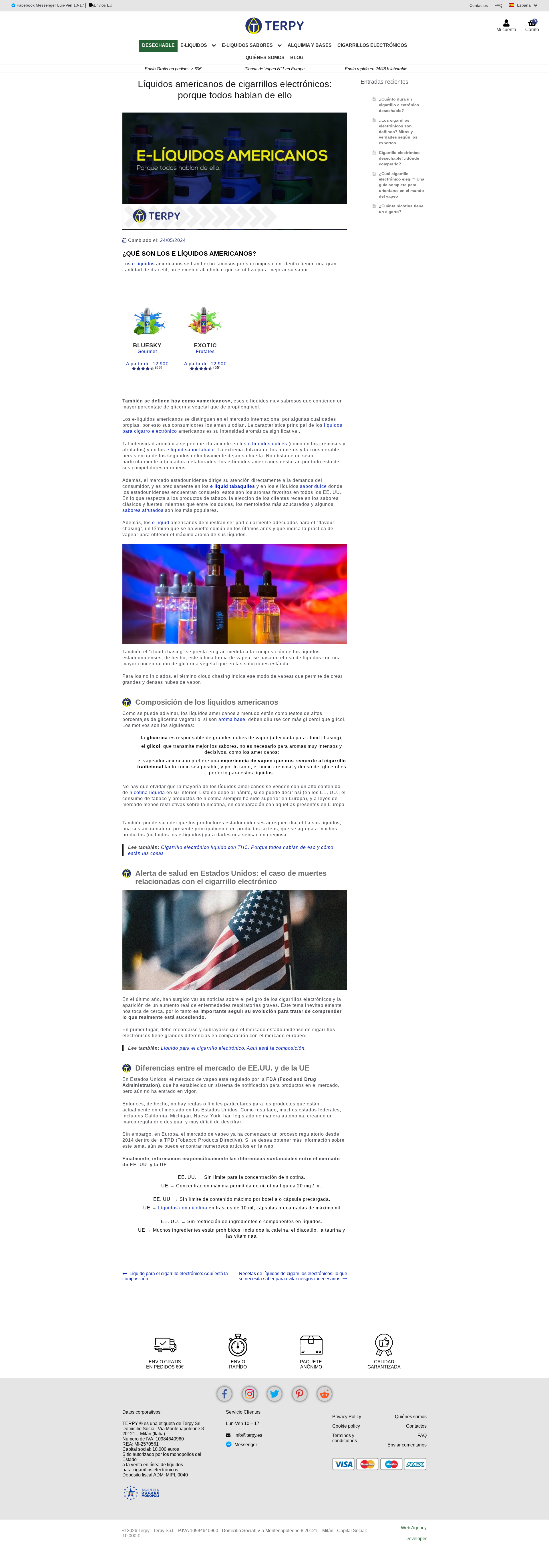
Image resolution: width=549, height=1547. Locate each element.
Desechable (158, 45)
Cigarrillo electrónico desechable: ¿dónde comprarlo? (399, 158)
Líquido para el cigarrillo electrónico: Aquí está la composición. (233, 1048)
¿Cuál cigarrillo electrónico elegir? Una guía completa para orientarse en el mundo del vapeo (401, 185)
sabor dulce (313, 486)
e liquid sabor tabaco (190, 449)
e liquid (160, 522)
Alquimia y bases (310, 45)
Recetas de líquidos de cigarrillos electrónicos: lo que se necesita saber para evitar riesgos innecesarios (293, 1276)
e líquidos (143, 263)
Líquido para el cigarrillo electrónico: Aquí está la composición (175, 1276)
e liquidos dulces (267, 443)
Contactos (479, 5)
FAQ (498, 5)
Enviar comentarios (407, 1444)
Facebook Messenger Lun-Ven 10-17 (49, 5)
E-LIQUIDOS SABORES (247, 45)
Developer (416, 1538)
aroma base (231, 719)
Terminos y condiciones (344, 1438)
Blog (296, 57)
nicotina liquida (147, 792)
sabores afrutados (143, 510)
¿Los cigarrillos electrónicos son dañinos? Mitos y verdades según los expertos (398, 131)
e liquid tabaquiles (232, 486)
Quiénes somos (265, 57)
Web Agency (414, 1527)
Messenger (245, 1444)
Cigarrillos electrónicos (372, 45)
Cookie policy (346, 1426)
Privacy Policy (346, 1416)
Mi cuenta (506, 29)
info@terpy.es (248, 1435)
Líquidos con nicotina (182, 1207)
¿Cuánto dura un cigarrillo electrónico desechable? (399, 105)
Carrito (532, 25)
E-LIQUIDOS (193, 45)
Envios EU (103, 5)
